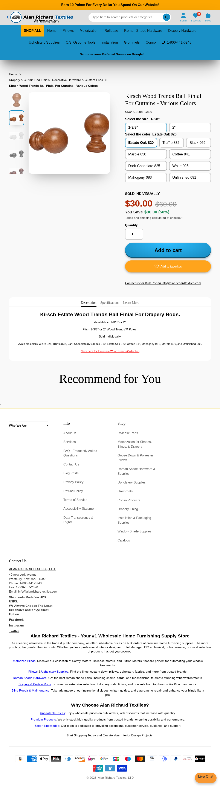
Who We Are (18, 425)
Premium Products (43, 719)
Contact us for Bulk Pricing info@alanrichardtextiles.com (163, 283)
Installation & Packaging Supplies (134, 520)
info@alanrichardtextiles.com (38, 591)
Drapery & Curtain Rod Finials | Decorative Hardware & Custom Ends (56, 80)
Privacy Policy (73, 482)
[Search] (166, 17)
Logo (41, 17)
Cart (208, 17)
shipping (145, 217)
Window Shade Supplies (134, 531)
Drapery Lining (128, 509)
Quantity (131, 225)
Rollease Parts (128, 433)
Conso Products (129, 500)
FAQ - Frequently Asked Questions (80, 453)
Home (52, 30)
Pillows (68, 30)
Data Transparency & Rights (78, 520)
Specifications (109, 302)
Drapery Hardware (182, 30)
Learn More (131, 302)
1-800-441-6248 (179, 42)
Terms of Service (75, 500)
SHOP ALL (32, 30)
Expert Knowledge (47, 725)
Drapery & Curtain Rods (34, 684)
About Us (69, 433)
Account (183, 17)
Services (69, 442)
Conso (151, 42)
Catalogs (124, 540)
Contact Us (71, 464)
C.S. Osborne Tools (80, 42)
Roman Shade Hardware (143, 30)
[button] (168, 266)
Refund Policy (73, 491)
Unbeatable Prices (52, 713)
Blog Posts (71, 473)
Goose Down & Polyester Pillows (135, 457)
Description (88, 302)
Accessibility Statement (79, 508)
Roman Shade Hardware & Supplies (136, 471)
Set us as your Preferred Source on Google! (112, 54)
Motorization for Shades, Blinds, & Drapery (135, 444)
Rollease (111, 30)
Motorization (89, 30)
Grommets (132, 42)
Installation (109, 42)
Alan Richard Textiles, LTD (116, 777)
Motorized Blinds (24, 661)
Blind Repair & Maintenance (30, 690)
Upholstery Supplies (44, 42)
